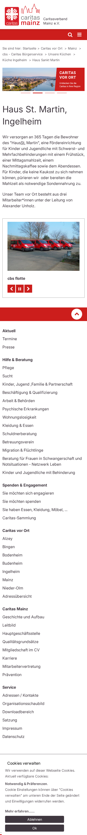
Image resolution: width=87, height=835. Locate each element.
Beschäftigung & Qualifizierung (30, 392)
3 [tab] (49, 93)
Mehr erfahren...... (20, 811)
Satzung (9, 720)
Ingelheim (11, 571)
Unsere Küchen (60, 54)
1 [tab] (25, 93)
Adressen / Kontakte (20, 695)
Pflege (8, 367)
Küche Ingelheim (15, 60)
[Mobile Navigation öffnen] (79, 35)
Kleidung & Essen (17, 425)
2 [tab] (37, 93)
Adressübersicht (17, 596)
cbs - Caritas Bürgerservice (23, 54)
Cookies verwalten (23, 763)
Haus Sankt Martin (46, 60)
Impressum (12, 728)
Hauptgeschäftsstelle (21, 633)
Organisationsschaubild (23, 703)
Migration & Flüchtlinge (22, 450)
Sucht (7, 375)
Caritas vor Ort (52, 48)
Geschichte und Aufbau (23, 616)
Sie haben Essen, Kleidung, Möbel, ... (34, 509)
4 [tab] (61, 93)
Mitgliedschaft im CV (21, 649)
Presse (8, 347)
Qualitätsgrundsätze (20, 641)
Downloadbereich (18, 711)
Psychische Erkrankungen (25, 408)
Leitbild (9, 625)
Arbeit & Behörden (18, 400)
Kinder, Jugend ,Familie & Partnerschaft (37, 384)
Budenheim (12, 563)
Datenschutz (13, 736)
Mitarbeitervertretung (21, 666)
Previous (11, 289)
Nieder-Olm (12, 588)
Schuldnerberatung (19, 433)
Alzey (7, 538)
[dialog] (44, 800)
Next (28, 289)
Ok (34, 828)
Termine (9, 338)
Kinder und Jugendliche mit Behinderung (38, 472)
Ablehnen (34, 819)
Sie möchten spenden (21, 501)
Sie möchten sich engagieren (28, 493)
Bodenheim (12, 555)
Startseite (29, 48)
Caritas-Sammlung (19, 517)
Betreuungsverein (18, 441)
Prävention (12, 674)
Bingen (8, 546)
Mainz (73, 48)
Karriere (9, 658)
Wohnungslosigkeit (19, 417)
